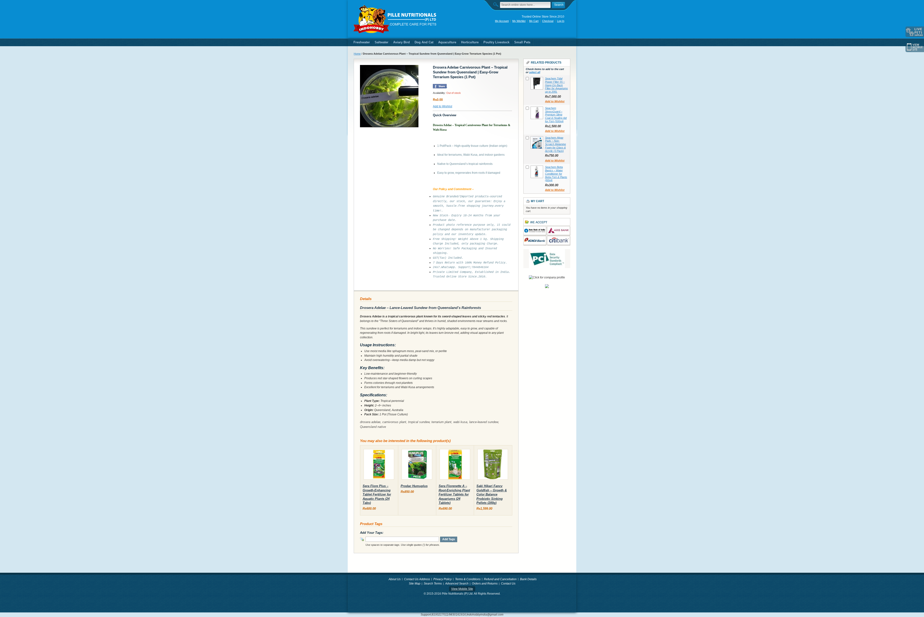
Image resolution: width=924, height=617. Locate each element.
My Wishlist (519, 20)
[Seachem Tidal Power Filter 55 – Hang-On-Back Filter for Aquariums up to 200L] (537, 83)
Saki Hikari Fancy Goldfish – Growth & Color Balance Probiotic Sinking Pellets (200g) (491, 494)
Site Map (414, 583)
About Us (395, 579)
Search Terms (433, 583)
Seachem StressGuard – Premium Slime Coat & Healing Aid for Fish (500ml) (556, 115)
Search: (497, 4)
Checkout (547, 20)
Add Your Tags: (371, 532)
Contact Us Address (417, 579)
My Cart (534, 20)
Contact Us (508, 583)
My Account (502, 20)
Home (357, 53)
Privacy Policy (442, 579)
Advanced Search (456, 583)
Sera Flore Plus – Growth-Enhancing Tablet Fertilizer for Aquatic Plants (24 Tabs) (377, 494)
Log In (560, 20)
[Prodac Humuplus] (417, 465)
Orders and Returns (485, 583)
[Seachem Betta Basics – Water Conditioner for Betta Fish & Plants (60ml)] (537, 172)
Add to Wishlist (442, 106)
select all (534, 72)
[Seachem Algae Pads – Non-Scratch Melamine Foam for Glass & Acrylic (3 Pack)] (537, 142)
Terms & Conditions (468, 579)
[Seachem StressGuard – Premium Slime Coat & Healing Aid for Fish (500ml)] (537, 113)
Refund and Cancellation (500, 579)
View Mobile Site (462, 589)
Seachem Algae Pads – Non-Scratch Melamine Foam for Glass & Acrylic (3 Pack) (555, 144)
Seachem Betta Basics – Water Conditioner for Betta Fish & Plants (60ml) (556, 174)
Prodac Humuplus (414, 486)
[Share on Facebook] (440, 86)
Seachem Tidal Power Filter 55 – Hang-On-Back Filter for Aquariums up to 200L (556, 85)
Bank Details (528, 579)
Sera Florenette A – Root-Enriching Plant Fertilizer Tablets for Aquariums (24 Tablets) (454, 494)
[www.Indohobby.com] (395, 19)
